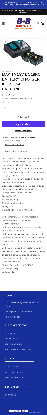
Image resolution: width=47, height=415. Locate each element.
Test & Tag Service (14, 372)
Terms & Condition (14, 344)
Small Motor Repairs (15, 378)
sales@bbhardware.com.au (19, 312)
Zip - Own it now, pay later (18, 349)
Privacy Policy (12, 339)
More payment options (23, 130)
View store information (14, 144)
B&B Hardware (38, 412)
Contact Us (10, 395)
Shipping (14, 98)
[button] (3, 23)
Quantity (5, 102)
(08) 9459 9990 (13, 317)
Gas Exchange (12, 367)
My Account (11, 333)
